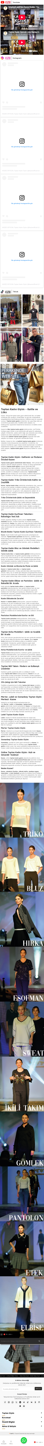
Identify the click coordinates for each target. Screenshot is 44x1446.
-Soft (11, 1433)
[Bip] (20, 1402)
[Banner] (11, 310)
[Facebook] (5, 1402)
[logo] (21, 1334)
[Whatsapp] (12, 1402)
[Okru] (35, 1402)
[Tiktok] (27, 1402)
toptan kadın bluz (13, 569)
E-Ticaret (16, 1433)
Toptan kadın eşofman (14, 536)
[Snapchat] (20, 1406)
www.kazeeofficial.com (22, 760)
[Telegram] (24, 1402)
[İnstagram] (8, 1402)
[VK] (31, 1402)
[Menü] (2, 1334)
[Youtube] (24, 1406)
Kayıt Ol (38, 1388)
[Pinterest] (39, 1402)
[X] (16, 1402)
